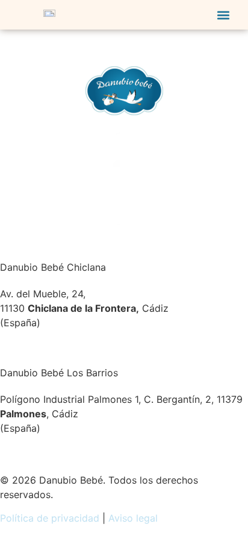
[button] (224, 15)
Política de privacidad (49, 518)
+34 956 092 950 (41, 451)
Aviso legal (133, 518)
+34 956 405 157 (39, 346)
